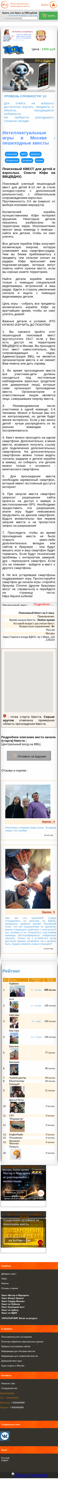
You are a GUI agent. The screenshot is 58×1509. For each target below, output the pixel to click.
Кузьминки (27, 160)
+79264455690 (18, 1402)
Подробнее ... (43, 604)
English (4, 1460)
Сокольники (11, 154)
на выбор (15, 1240)
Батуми (39, 160)
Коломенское (12, 160)
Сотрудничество (9, 1388)
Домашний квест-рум (11, 1361)
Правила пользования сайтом (15, 1346)
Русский (5, 1458)
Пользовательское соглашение (16, 1337)
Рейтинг (5, 1283)
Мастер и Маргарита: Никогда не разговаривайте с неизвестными (22, 1177)
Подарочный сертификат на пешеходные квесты (21, 1222)
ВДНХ (23, 154)
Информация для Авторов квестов (18, 1351)
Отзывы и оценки (9, 1288)
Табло (4, 1278)
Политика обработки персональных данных (22, 1341)
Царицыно (35, 154)
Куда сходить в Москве (12, 1365)
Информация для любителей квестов (19, 1356)
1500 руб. (15, 1194)
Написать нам (8, 1383)
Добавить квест (8, 1274)
